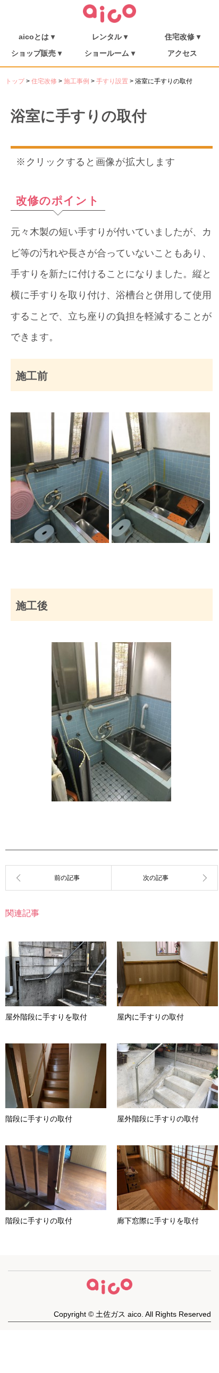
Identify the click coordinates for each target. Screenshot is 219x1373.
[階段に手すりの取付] (165, 878)
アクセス (182, 53)
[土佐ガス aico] (109, 20)
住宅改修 (44, 81)
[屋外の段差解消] (58, 878)
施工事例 (76, 81)
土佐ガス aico (118, 1314)
